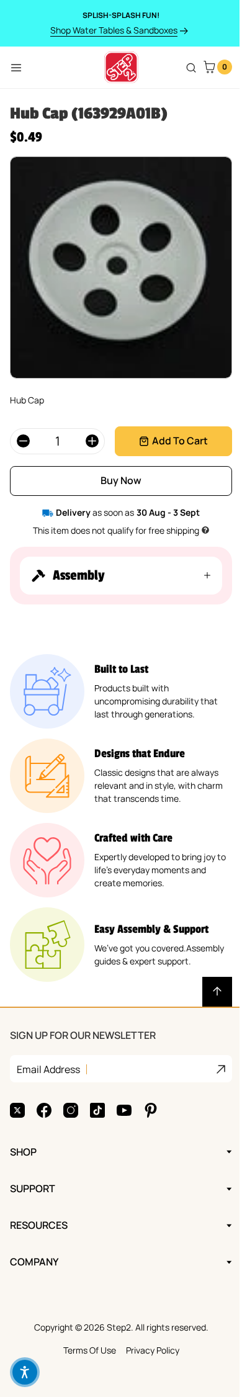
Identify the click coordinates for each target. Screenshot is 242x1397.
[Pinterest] (150, 1110)
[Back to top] (208, 992)
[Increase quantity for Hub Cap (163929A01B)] (91, 441)
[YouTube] (124, 1110)
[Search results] (191, 67)
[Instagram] (70, 1110)
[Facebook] (44, 1110)
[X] (17, 1110)
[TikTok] (97, 1110)
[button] (116, 576)
